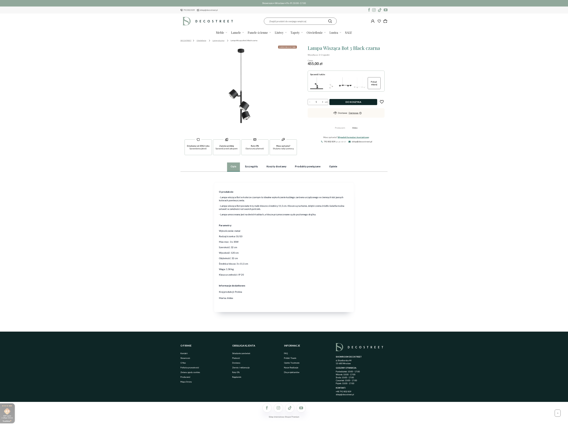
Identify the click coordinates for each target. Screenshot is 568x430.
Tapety (295, 32)
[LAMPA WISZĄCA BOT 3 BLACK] (240, 89)
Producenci (185, 377)
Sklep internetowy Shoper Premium (284, 417)
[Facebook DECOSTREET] (369, 10)
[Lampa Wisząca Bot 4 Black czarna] (345, 83)
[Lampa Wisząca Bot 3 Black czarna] (316, 83)
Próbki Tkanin (290, 358)
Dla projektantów (292, 372)
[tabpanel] (284, 245)
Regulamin (236, 377)
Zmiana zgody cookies (190, 372)
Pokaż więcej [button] (374, 83)
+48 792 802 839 (343, 391)
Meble (220, 32)
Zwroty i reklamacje (241, 367)
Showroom (185, 358)
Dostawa (236, 363)
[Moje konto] (373, 21)
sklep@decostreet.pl (209, 10)
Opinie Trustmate (292, 363)
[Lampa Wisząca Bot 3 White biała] (331, 83)
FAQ (286, 353)
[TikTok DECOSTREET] (379, 10)
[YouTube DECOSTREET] (386, 10)
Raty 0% (236, 372)
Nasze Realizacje (291, 367)
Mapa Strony (186, 382)
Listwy (279, 32)
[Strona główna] (207, 21)
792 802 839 (189, 10)
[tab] (233, 166)
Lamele (236, 32)
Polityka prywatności (189, 367)
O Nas (183, 363)
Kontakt (184, 353)
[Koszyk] (386, 21)
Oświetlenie (315, 32)
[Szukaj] (330, 21)
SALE (348, 32)
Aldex (355, 128)
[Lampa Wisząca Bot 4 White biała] (359, 83)
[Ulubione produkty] (379, 21)
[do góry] (558, 413)
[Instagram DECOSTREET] (374, 10)
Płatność (236, 358)
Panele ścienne (258, 32)
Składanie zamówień (241, 353)
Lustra (334, 32)
